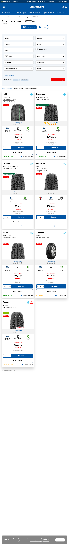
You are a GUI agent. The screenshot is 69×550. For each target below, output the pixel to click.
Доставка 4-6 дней (61, 295)
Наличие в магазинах (27, 156)
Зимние (16, 79)
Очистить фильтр (58, 80)
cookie (45, 539)
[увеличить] (10, 148)
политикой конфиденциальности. (39, 541)
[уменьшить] (4, 148)
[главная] (37, 7)
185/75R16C (24, 79)
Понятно (60, 540)
